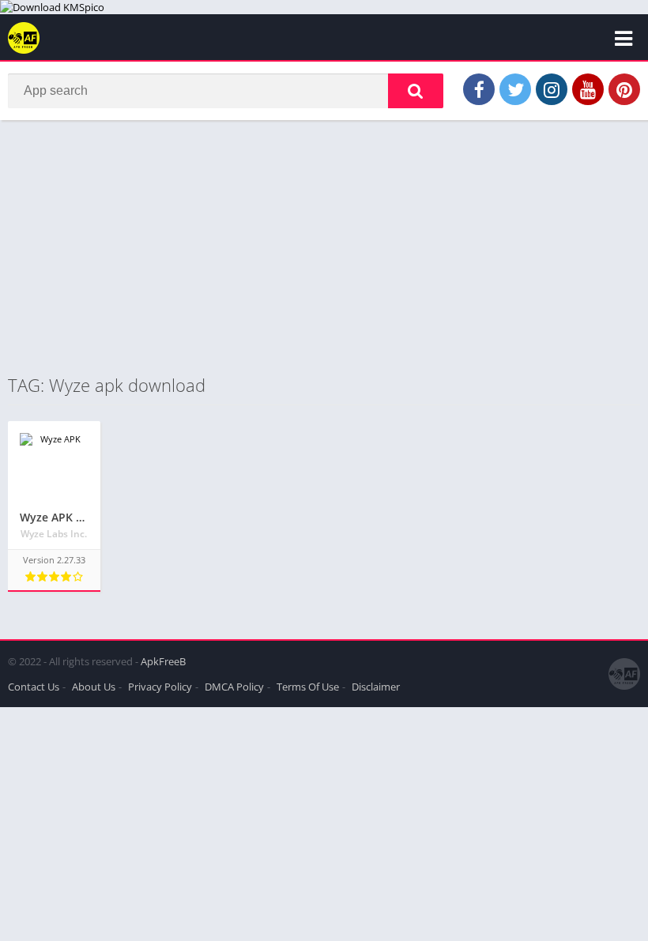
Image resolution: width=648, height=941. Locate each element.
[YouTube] (588, 89)
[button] (415, 90)
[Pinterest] (624, 89)
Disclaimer (376, 686)
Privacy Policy (160, 686)
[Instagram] (551, 89)
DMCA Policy (234, 686)
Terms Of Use (308, 686)
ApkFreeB (163, 661)
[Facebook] (479, 89)
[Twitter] (515, 89)
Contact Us (33, 686)
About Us (93, 686)
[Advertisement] (324, 246)
